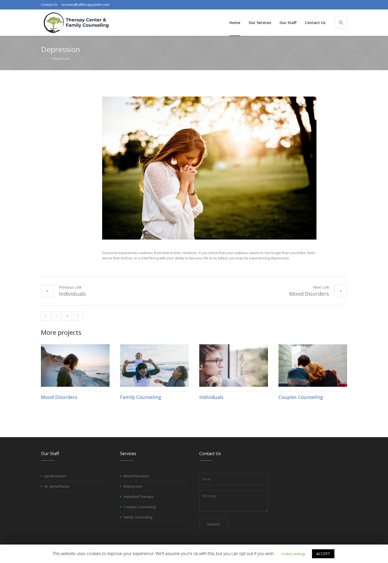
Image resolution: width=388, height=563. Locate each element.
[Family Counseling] (154, 365)
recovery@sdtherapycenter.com (85, 4)
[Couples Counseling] (312, 365)
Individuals (72, 293)
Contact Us (49, 4)
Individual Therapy (138, 496)
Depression (133, 486)
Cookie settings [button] (293, 553)
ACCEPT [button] (323, 553)
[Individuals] (233, 365)
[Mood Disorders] (75, 365)
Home (45, 58)
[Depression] (209, 168)
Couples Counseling (300, 397)
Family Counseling (140, 397)
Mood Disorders (309, 293)
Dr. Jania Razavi (57, 486)
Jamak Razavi (55, 476)
